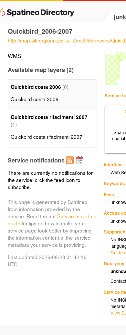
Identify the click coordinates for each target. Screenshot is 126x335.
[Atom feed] (71, 165)
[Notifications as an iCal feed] (81, 165)
